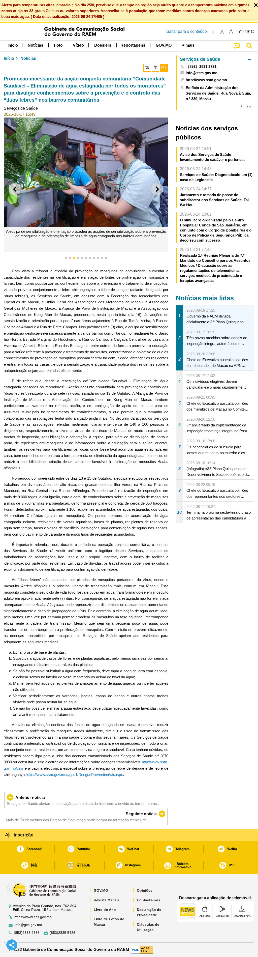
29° (249, 32)
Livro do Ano (105, 910)
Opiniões (144, 890)
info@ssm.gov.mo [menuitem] (201, 73)
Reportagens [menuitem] (132, 45)
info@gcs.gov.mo (28, 925)
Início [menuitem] (13, 45)
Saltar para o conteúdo (186, 31)
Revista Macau (106, 900)
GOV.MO (101, 890)
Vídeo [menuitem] (78, 45)
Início (9, 58)
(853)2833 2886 (27, 933)
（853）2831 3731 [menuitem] (201, 66)
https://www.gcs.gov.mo (33, 917)
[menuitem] (35, 45)
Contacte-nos (148, 900)
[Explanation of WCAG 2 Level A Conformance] (142, 949)
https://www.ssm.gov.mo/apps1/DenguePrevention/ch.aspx (74, 774)
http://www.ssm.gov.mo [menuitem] (206, 80)
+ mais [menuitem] (245, 106)
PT (164, 67)
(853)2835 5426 (62, 933)
